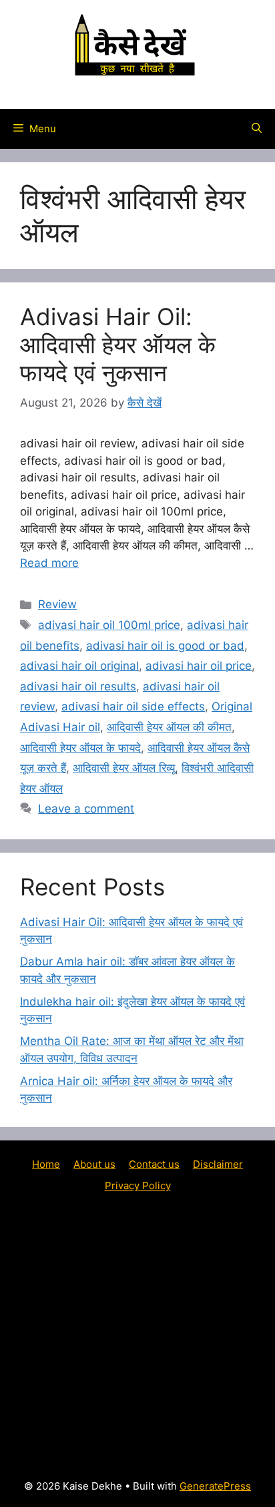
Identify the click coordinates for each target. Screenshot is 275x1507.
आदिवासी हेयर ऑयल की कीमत (169, 727)
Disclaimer (218, 1164)
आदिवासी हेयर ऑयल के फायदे (80, 748)
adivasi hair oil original (79, 665)
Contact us (154, 1164)
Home (46, 1164)
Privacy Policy (138, 1185)
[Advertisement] (137, 1334)
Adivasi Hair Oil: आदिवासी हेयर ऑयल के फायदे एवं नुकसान (118, 344)
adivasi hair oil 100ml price (109, 625)
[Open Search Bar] (256, 129)
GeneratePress (215, 1486)
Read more (49, 563)
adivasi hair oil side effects (133, 706)
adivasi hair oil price (199, 665)
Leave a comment (86, 808)
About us (94, 1164)
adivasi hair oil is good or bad (165, 645)
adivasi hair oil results (78, 686)
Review (57, 604)
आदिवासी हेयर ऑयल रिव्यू (124, 768)
